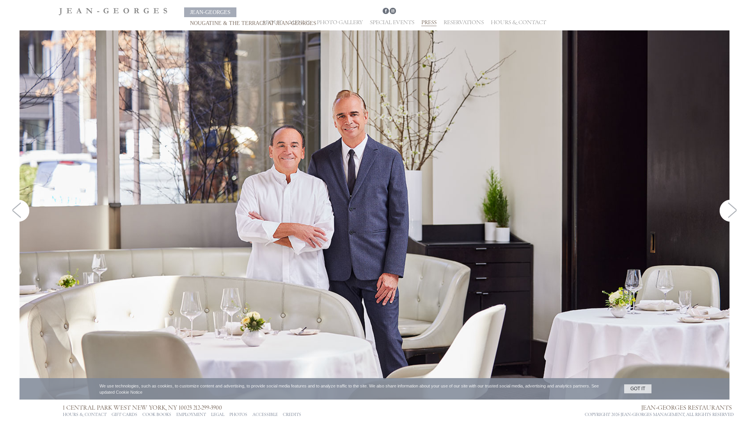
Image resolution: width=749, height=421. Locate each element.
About (272, 22)
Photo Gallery (340, 22)
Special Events (392, 22)
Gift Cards (124, 415)
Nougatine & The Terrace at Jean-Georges (305, 12)
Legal (217, 415)
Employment (191, 415)
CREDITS (292, 415)
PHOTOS (238, 415)
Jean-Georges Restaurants (686, 407)
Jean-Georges (202, 12)
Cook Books (156, 415)
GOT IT (637, 388)
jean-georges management (652, 415)
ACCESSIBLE (265, 415)
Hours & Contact (518, 22)
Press (429, 22)
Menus (299, 22)
